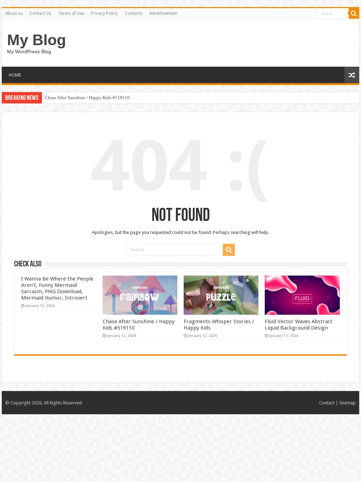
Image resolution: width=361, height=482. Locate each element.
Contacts (133, 13)
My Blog (36, 39)
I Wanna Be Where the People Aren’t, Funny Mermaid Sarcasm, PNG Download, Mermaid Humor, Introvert (57, 288)
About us (14, 13)
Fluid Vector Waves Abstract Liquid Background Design (298, 324)
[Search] (354, 13)
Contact (327, 402)
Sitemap (347, 402)
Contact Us (40, 13)
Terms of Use (71, 13)
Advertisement (163, 13)
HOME (15, 75)
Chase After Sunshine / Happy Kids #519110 (87, 97)
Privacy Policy (104, 13)
